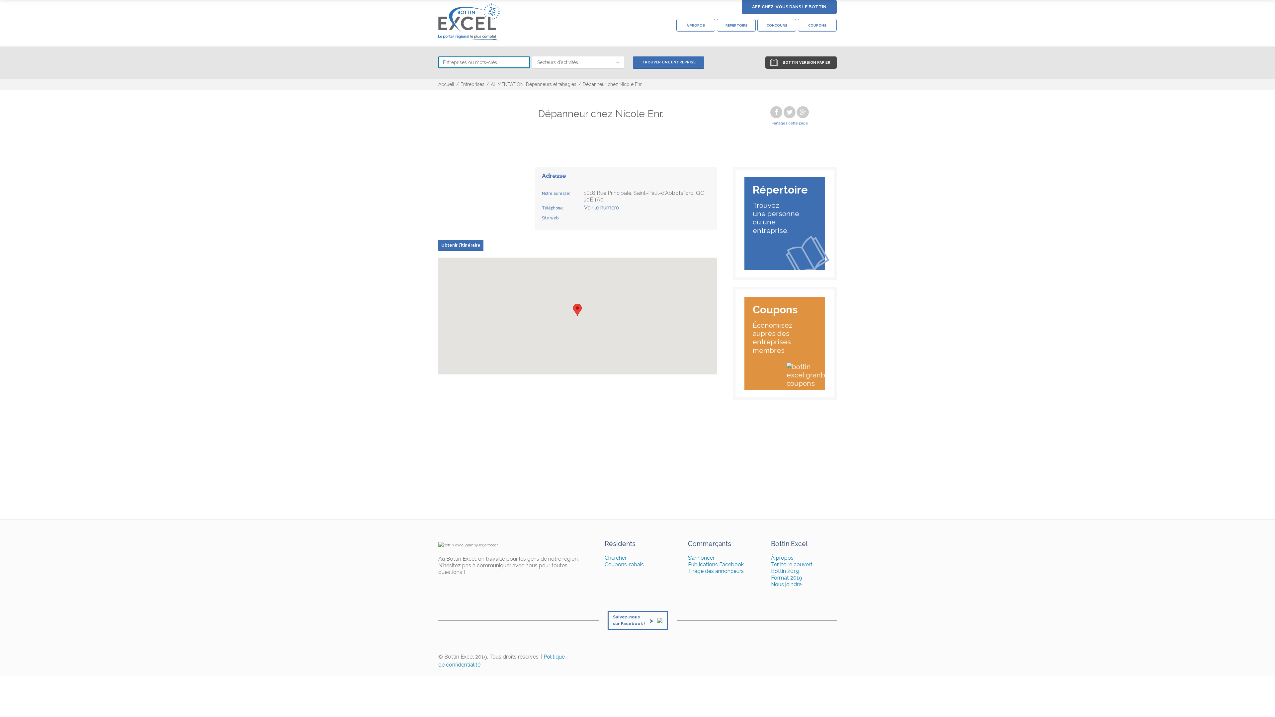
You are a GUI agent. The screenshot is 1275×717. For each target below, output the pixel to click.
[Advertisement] (637, 459)
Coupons (817, 25)
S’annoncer (701, 558)
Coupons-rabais (624, 564)
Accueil (446, 84)
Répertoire (736, 25)
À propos (696, 25)
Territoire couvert (791, 564)
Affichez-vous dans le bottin (789, 6)
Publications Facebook (716, 564)
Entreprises (472, 84)
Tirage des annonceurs (716, 571)
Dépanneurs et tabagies (551, 84)
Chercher (616, 558)
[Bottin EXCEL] (469, 21)
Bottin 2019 (785, 571)
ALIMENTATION (507, 84)
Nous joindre (786, 584)
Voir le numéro (601, 207)
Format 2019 (786, 578)
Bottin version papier (806, 62)
